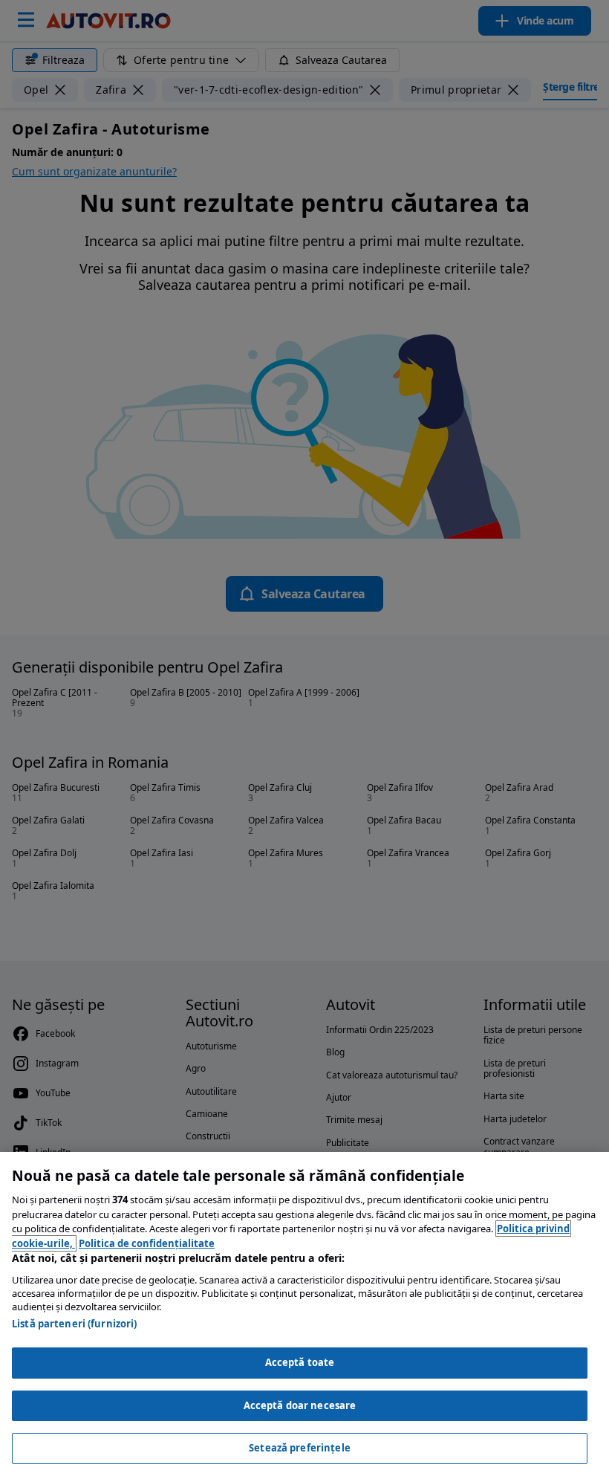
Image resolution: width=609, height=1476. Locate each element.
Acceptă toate (300, 1362)
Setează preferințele (300, 1447)
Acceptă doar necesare (300, 1405)
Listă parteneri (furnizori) (74, 1323)
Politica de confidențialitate (147, 1243)
